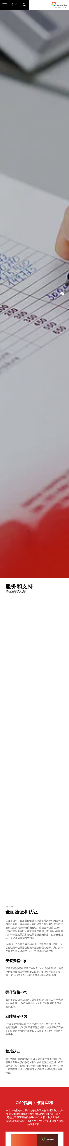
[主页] (59, 5)
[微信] (62, 294)
